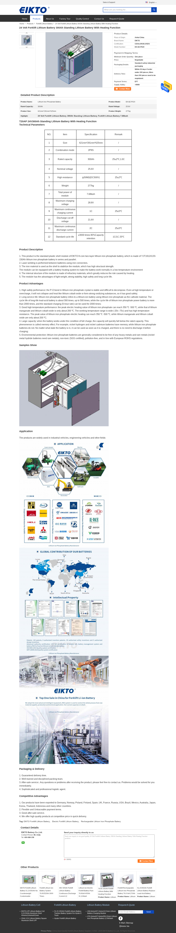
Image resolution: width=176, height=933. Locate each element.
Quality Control (82, 19)
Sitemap (129, 923)
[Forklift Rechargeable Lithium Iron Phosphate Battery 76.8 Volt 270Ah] (126, 880)
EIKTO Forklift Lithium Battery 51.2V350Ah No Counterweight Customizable (29, 892)
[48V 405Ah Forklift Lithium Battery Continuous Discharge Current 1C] (68, 880)
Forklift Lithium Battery (44, 24)
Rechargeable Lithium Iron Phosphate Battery (101, 821)
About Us (50, 19)
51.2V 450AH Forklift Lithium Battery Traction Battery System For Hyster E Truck (68, 913)
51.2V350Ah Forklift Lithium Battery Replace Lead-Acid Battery (146, 890)
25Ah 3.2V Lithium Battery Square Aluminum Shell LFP (34, 919)
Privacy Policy (46, 931)
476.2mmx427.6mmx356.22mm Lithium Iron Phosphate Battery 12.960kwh (102, 917)
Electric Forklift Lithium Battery (65, 821)
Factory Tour (64, 19)
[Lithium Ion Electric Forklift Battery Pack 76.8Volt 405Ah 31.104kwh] (87, 880)
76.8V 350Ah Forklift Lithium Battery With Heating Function (105, 891)
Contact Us (99, 19)
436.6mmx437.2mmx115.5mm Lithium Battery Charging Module (101, 912)
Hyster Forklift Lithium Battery (65, 918)
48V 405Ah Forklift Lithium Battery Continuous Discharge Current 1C (67, 892)
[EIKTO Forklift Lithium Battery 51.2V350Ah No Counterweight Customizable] (29, 880)
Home (24, 19)
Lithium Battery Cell (30, 905)
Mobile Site (125, 926)
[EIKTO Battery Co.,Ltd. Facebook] (121, 919)
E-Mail (122, 923)
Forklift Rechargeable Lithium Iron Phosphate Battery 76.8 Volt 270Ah (126, 890)
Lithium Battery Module (98, 905)
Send (148, 912)
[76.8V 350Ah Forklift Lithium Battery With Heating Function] (107, 880)
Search (154, 9)
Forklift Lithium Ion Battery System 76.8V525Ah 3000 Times (46, 892)
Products (36, 19)
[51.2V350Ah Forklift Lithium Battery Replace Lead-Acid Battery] (146, 880)
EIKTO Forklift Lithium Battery (37, 821)
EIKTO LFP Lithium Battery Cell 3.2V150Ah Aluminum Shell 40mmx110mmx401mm (33, 913)
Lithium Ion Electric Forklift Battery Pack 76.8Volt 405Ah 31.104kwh (86, 892)
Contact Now (119, 89)
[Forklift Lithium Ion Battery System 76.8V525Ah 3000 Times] (48, 880)
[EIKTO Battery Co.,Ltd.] (34, 10)
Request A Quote (116, 19)
